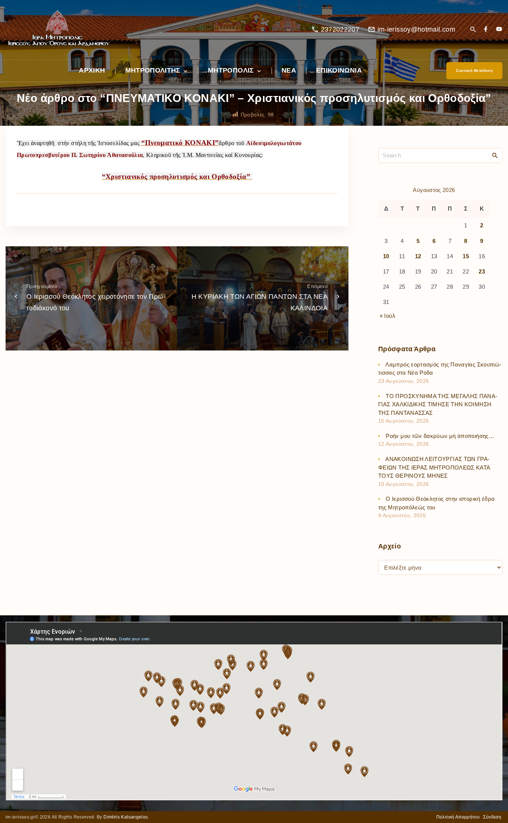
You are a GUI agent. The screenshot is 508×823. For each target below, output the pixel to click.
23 (482, 271)
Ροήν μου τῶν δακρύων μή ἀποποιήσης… (440, 436)
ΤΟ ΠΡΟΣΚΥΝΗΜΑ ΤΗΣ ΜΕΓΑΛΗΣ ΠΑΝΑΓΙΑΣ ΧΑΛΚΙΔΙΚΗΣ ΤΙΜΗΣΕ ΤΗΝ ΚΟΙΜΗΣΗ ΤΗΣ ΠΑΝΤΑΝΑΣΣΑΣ (437, 404)
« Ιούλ (387, 316)
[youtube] (499, 29)
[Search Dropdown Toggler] (472, 30)
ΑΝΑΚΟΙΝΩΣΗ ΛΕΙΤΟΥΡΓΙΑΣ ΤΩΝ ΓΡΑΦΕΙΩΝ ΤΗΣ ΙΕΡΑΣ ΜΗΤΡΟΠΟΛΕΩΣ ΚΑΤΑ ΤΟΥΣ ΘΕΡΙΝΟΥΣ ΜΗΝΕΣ (434, 467)
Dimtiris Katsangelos (125, 817)
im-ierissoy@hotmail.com (416, 29)
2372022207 (340, 29)
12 (418, 256)
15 (466, 256)
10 (386, 256)
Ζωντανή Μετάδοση (474, 70)
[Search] (495, 155)
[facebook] (485, 29)
